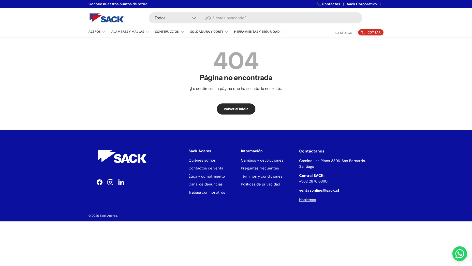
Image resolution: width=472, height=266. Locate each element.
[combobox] (255, 17)
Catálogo (343, 33)
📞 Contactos (328, 4)
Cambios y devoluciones (262, 160)
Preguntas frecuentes (260, 168)
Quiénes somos (202, 160)
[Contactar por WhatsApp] (459, 253)
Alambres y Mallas (127, 31)
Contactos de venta (206, 168)
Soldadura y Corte (206, 31)
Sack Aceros (108, 216)
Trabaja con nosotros (207, 192)
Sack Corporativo (362, 4)
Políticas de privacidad (260, 184)
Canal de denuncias (206, 184)
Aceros (94, 31)
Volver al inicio (236, 109)
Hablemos (307, 199)
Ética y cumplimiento (207, 176)
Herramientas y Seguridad (257, 31)
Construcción (167, 31)
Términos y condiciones (261, 176)
